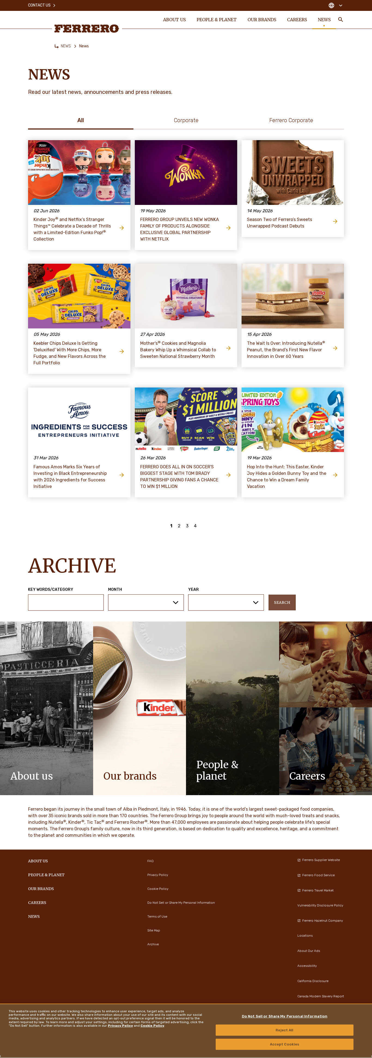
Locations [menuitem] (305, 935)
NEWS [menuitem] (324, 19)
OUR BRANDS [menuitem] (262, 19)
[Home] (57, 46)
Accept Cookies (285, 1044)
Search (282, 602)
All (80, 120)
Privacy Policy (120, 1026)
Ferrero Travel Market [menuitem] (318, 890)
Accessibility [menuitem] (307, 966)
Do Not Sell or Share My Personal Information (285, 1016)
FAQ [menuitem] (150, 861)
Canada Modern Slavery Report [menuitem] (320, 996)
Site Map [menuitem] (153, 930)
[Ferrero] (86, 28)
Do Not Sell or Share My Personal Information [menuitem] (181, 903)
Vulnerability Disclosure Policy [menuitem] (320, 905)
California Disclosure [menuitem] (312, 981)
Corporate (186, 120)
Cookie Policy (152, 1026)
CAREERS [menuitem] (297, 19)
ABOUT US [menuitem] (174, 19)
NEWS (66, 46)
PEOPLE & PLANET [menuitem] (217, 19)
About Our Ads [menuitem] (308, 951)
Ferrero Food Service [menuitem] (318, 875)
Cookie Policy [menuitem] (157, 889)
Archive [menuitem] (153, 944)
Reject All (284, 1030)
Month (115, 590)
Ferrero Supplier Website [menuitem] (321, 860)
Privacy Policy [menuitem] (157, 875)
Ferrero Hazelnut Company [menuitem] (322, 920)
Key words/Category (50, 590)
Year (193, 590)
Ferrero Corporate (291, 120)
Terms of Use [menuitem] (157, 916)
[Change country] (335, 5)
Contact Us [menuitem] (39, 5)
